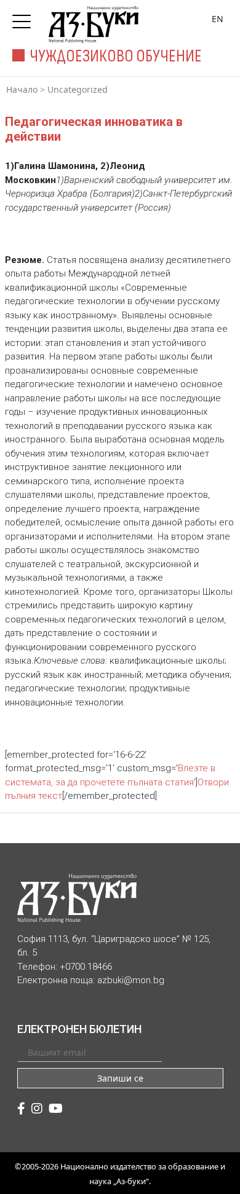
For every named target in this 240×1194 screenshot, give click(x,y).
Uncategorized (77, 89)
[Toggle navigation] (24, 18)
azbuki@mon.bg (130, 980)
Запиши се (120, 1078)
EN (217, 19)
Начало (22, 89)
